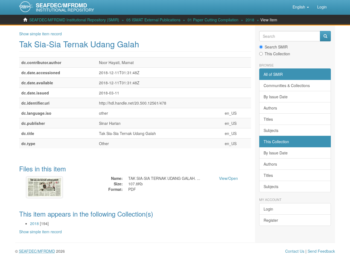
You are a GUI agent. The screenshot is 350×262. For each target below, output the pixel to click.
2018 (250, 19)
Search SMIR (276, 47)
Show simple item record (40, 33)
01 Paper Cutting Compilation (213, 19)
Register (271, 220)
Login (268, 209)
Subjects (271, 130)
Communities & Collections (287, 85)
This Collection (277, 53)
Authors (270, 108)
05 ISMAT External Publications (153, 19)
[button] (300, 7)
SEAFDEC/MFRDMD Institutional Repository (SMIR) (74, 19)
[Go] (325, 36)
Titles (268, 119)
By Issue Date (276, 96)
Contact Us (294, 251)
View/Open (228, 178)
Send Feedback (321, 251)
